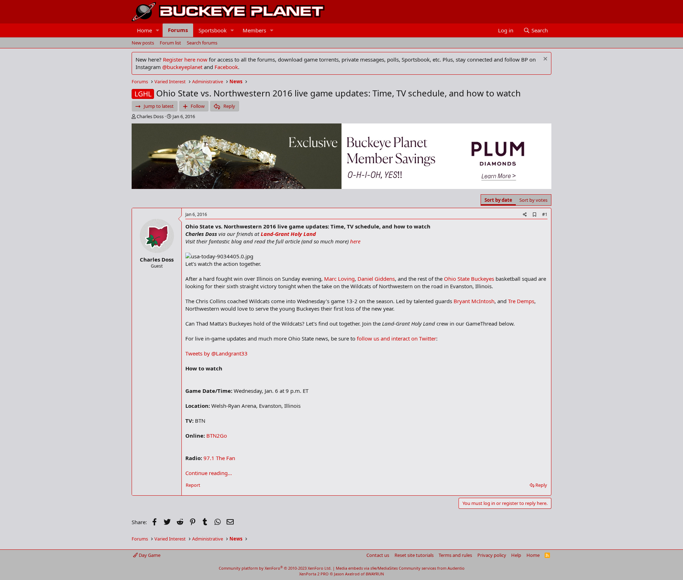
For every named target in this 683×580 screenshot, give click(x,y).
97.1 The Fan (219, 458)
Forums (178, 29)
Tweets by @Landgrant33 (216, 353)
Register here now (185, 59)
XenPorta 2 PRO (314, 573)
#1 (544, 214)
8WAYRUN (375, 573)
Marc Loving (339, 278)
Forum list (170, 42)
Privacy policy (491, 555)
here (355, 241)
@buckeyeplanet (182, 66)
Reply (541, 485)
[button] (158, 30)
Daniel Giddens (376, 278)
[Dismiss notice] (544, 59)
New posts (143, 42)
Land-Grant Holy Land (288, 233)
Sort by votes (533, 200)
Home (144, 30)
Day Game (149, 555)
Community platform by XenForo (275, 568)
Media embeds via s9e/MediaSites (367, 568)
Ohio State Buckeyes (469, 278)
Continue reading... (208, 472)
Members (254, 30)
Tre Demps (521, 301)
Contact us (377, 555)
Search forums (202, 42)
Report (193, 485)
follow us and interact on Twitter (396, 338)
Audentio (456, 568)
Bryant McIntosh (474, 301)
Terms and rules (455, 555)
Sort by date (498, 200)
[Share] (524, 215)
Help (516, 555)
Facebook (226, 66)
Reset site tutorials (414, 555)
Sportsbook (212, 30)
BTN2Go (216, 435)
